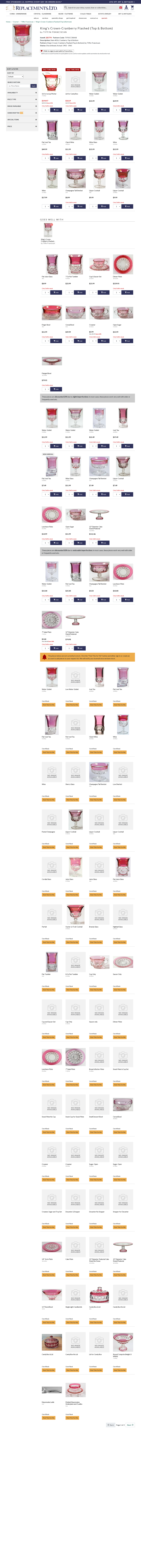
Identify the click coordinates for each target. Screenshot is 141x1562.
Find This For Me (48, 705)
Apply (34, 86)
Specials (104, 18)
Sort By (10, 73)
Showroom (83, 18)
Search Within (13, 82)
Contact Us (94, 18)
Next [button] (129, 1425)
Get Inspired (70, 18)
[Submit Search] (66, 7)
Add (57, 110)
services (45, 18)
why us (36, 18)
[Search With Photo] (121, 7)
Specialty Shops (57, 18)
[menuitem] (18, 14)
